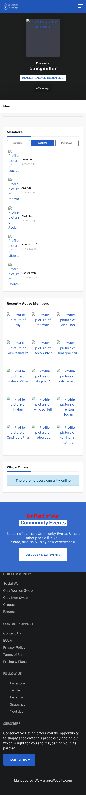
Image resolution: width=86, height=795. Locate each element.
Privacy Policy (14, 647)
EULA (7, 640)
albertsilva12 (29, 244)
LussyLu (26, 159)
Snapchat (17, 704)
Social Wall (11, 583)
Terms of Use (13, 654)
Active (42, 143)
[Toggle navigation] (80, 6)
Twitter (15, 690)
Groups (9, 605)
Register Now (19, 759)
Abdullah (27, 216)
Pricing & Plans (15, 661)
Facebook (17, 683)
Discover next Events (43, 554)
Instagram (17, 697)
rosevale (26, 187)
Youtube (16, 711)
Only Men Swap (15, 597)
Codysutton (28, 272)
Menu (7, 106)
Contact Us (12, 633)
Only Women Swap (18, 590)
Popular (67, 143)
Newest (18, 143)
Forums (9, 611)
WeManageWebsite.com (53, 780)
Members (15, 132)
